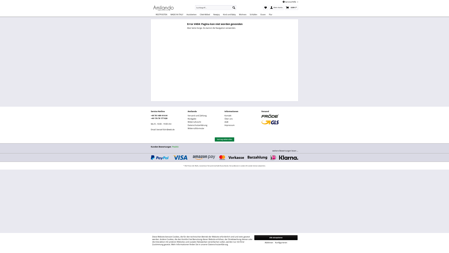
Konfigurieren (281, 242)
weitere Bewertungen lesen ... (285, 150)
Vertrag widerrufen (224, 139)
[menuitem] (215, 7)
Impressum (229, 125)
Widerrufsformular (196, 128)
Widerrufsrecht (194, 122)
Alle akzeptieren (275, 237)
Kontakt (227, 115)
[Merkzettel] (265, 7)
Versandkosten (234, 166)
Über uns (228, 118)
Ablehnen (269, 242)
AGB (226, 122)
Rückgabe (192, 118)
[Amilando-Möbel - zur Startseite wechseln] (163, 8)
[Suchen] (233, 7)
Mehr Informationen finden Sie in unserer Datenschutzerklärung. (199, 244)
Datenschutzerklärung (197, 125)
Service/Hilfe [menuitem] (291, 2)
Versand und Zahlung (197, 115)
